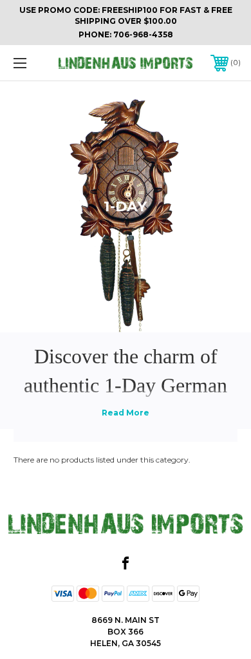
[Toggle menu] (36, 63)
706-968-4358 (143, 34)
